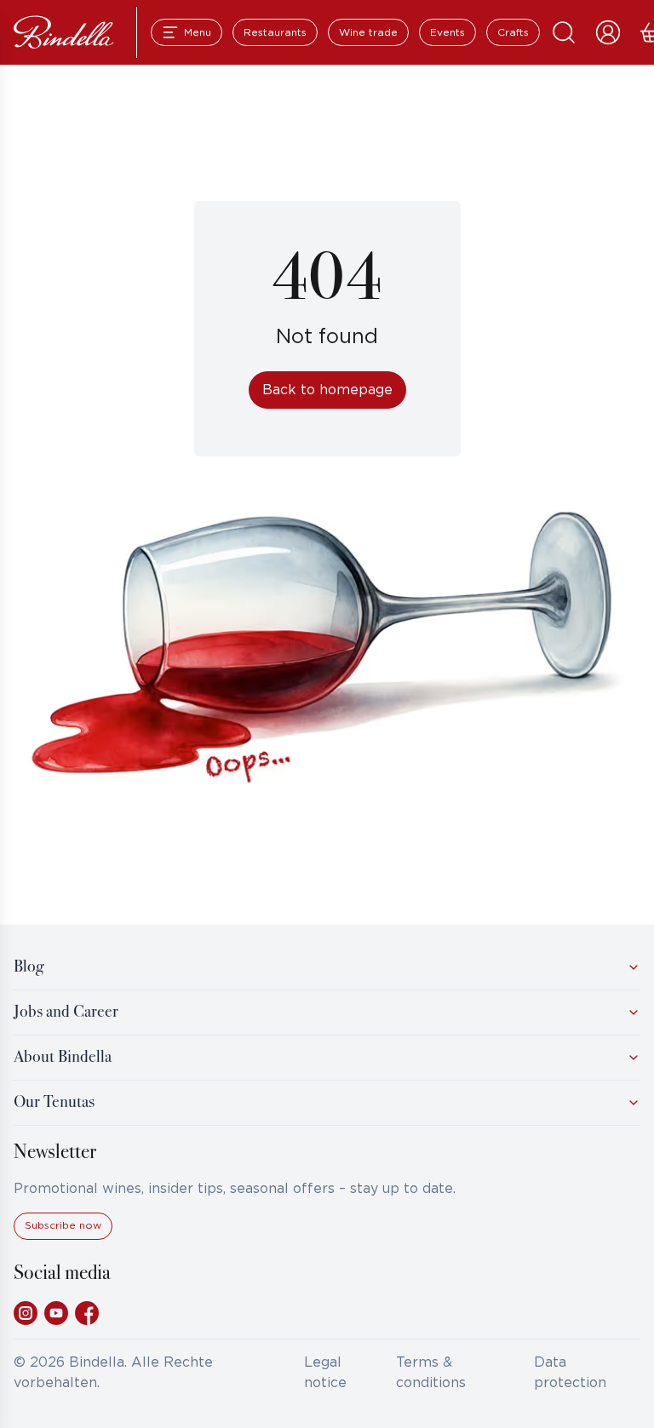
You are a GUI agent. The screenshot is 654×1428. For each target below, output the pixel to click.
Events (447, 32)
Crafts (513, 32)
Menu (197, 32)
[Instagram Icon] (25, 1313)
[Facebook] (87, 1313)
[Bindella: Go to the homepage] (64, 32)
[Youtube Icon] (56, 1313)
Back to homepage (327, 390)
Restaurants (275, 32)
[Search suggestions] (563, 32)
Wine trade (368, 32)
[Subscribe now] (63, 1236)
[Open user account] (608, 32)
